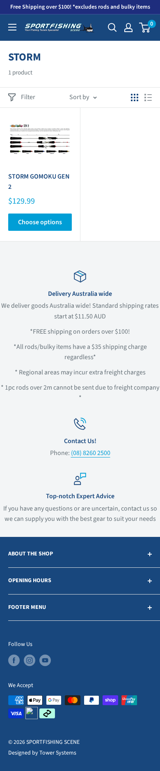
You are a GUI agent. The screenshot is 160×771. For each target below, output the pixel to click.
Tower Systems (57, 753)
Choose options (40, 222)
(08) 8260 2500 (90, 452)
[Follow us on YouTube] (45, 660)
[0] (145, 28)
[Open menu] (12, 27)
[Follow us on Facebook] (14, 660)
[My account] (128, 27)
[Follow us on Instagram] (29, 660)
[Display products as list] (148, 97)
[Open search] (112, 27)
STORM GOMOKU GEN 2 (39, 181)
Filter (28, 97)
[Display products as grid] (134, 97)
